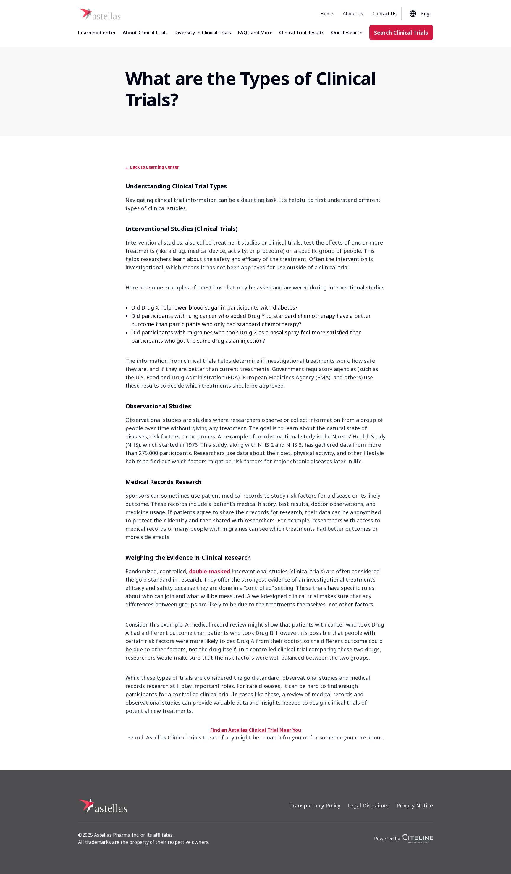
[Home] (99, 14)
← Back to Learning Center (152, 167)
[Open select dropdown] (413, 13)
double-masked (209, 571)
